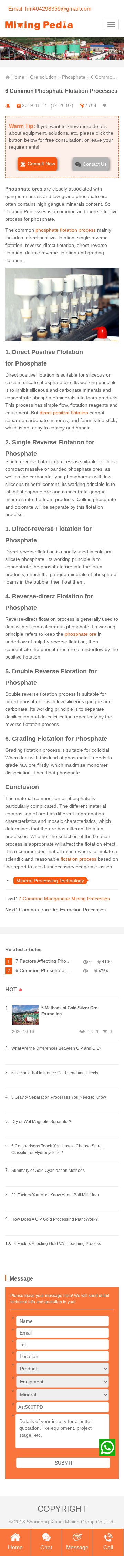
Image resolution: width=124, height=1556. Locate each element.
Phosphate (73, 77)
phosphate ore (80, 634)
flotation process (77, 859)
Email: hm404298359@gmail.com (49, 9)
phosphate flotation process (65, 230)
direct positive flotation (63, 412)
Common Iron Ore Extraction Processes (62, 909)
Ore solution (43, 77)
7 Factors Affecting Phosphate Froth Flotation (44, 961)
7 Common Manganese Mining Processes (64, 898)
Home (17, 77)
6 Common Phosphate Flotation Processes (44, 970)
